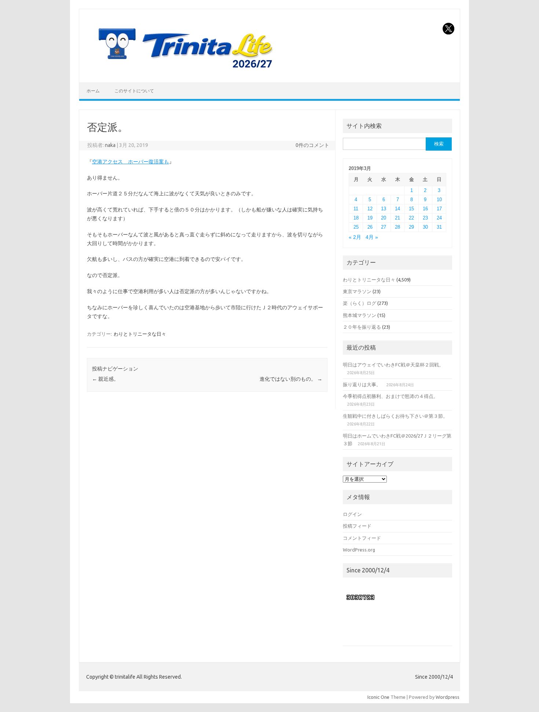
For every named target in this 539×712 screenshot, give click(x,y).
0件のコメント (312, 145)
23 (425, 218)
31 (439, 227)
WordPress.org (359, 549)
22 (411, 218)
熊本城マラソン (359, 315)
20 (383, 218)
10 (439, 199)
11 (355, 208)
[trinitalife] (183, 70)
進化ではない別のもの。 (291, 379)
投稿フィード (357, 525)
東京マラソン (357, 291)
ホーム (93, 90)
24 (439, 218)
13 (383, 208)
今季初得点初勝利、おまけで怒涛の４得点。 (390, 396)
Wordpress (447, 697)
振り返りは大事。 (362, 384)
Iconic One (378, 697)
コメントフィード (362, 538)
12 (370, 208)
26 (370, 227)
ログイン (352, 514)
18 (356, 218)
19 (370, 218)
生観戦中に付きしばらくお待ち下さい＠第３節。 (395, 415)
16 (425, 208)
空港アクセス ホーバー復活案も (130, 162)
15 (411, 208)
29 (411, 227)
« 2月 (355, 237)
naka (110, 145)
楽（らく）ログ (359, 303)
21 (397, 218)
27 (383, 227)
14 (397, 208)
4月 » (372, 237)
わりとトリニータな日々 (140, 333)
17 (439, 208)
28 (397, 227)
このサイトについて (134, 90)
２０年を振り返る (362, 326)
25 (356, 227)
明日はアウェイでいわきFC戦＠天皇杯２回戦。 (393, 364)
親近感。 (105, 379)
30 (425, 227)
